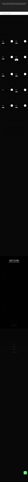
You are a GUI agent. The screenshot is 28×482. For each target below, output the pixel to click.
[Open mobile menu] (1, 9)
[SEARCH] (25, 253)
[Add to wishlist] (12, 41)
